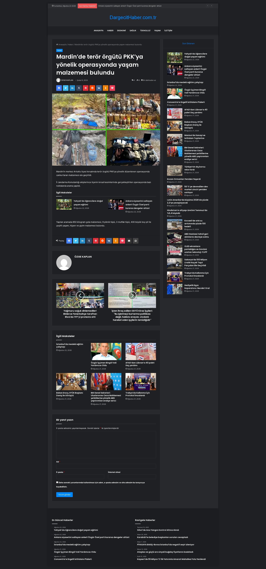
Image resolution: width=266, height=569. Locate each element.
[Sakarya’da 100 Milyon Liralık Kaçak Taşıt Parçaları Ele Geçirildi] (174, 263)
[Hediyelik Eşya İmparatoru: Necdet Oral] (174, 289)
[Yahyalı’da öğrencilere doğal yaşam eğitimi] (64, 204)
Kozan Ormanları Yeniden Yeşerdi (184, 179)
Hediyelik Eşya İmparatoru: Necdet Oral (197, 287)
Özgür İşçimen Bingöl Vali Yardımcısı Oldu (104, 364)
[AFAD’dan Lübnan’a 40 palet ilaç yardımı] (141, 351)
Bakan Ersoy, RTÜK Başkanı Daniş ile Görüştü (69, 394)
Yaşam (157, 30)
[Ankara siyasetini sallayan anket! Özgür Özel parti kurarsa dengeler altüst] (115, 204)
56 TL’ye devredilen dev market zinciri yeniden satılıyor (196, 189)
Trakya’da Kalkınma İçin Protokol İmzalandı (138, 394)
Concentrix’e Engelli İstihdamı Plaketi (186, 102)
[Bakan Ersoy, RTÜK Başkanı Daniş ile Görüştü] (71, 381)
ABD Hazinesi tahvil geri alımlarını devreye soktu (196, 235)
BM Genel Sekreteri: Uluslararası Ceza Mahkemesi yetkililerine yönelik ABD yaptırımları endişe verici (106, 396)
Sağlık (133, 30)
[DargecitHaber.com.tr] (133, 17)
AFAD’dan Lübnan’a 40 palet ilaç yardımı (140, 364)
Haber (110, 30)
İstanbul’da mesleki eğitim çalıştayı (113, 6)
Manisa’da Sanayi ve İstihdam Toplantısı (194, 137)
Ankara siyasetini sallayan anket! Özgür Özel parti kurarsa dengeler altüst (139, 205)
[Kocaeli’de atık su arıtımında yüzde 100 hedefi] (174, 224)
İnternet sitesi (114, 472)
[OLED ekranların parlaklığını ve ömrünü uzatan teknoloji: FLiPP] (174, 250)
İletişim (168, 30)
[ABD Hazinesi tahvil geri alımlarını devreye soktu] (174, 238)
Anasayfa (98, 30)
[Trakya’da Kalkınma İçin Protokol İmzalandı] (141, 381)
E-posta (60, 472)
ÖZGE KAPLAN (67, 80)
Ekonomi (121, 30)
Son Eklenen (188, 43)
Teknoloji (145, 30)
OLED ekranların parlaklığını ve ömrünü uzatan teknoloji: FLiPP (195, 249)
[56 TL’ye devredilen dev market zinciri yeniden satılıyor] (174, 190)
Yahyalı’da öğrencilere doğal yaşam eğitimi (195, 55)
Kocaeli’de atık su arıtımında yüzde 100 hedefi (195, 223)
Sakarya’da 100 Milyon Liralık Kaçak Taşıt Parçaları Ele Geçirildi (195, 262)
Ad (58, 462)
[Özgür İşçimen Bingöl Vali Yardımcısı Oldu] (106, 351)
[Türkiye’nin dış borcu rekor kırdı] (174, 170)
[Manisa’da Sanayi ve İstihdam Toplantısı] (174, 139)
